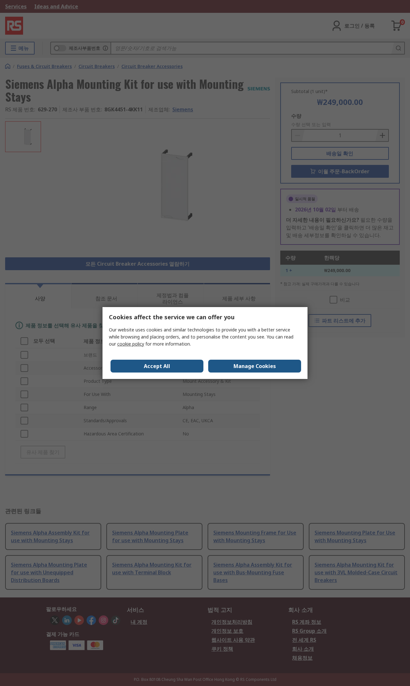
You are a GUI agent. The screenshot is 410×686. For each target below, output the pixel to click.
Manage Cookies (255, 366)
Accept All (157, 366)
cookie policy (130, 344)
